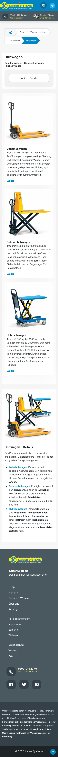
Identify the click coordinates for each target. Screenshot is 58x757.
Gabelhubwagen (17, 148)
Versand (13, 650)
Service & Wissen (18, 598)
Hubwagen (15, 40)
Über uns (13, 603)
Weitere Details (29, 78)
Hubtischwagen (16, 335)
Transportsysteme (38, 32)
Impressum (15, 624)
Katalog (13, 609)
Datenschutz (16, 644)
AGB (11, 655)
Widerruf (13, 635)
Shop (22, 32)
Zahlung (13, 629)
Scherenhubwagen (18, 242)
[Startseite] (9, 32)
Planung (13, 592)
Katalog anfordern (19, 618)
